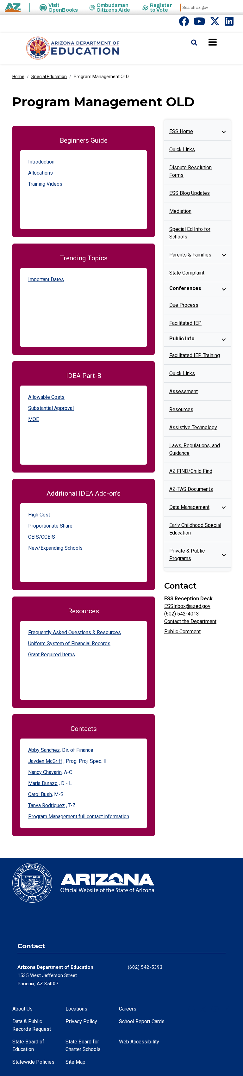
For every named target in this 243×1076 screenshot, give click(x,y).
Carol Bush (40, 794)
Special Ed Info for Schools (189, 233)
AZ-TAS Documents (191, 489)
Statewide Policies (33, 1062)
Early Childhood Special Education (195, 529)
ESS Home (181, 131)
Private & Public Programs (187, 554)
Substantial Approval (51, 408)
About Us (22, 1009)
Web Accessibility (139, 1042)
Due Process (183, 305)
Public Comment (182, 631)
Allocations (40, 173)
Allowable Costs (46, 397)
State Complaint (186, 273)
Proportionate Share (50, 526)
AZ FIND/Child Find (190, 471)
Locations (76, 1009)
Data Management (189, 507)
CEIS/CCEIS (41, 537)
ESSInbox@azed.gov (187, 606)
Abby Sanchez (44, 750)
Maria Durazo (43, 783)
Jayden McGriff (45, 761)
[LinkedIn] (229, 23)
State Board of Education (28, 1045)
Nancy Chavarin (45, 772)
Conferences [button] (185, 288)
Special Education (49, 76)
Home (18, 76)
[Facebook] (184, 23)
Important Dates (46, 279)
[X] (215, 23)
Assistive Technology (193, 427)
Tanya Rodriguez (46, 805)
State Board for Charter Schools (83, 1045)
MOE (33, 419)
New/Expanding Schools (55, 548)
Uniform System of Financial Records (69, 643)
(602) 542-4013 (181, 614)
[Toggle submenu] (224, 131)
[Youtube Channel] (199, 23)
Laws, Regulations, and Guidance (194, 449)
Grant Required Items (51, 655)
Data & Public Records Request (31, 1025)
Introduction (41, 162)
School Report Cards (142, 1021)
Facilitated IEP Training (194, 355)
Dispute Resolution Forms (190, 171)
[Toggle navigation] (223, 42)
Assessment (183, 391)
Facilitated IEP (185, 323)
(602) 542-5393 (145, 967)
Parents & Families (190, 255)
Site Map (75, 1062)
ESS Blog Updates (189, 193)
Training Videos (45, 184)
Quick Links (182, 149)
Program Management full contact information (78, 816)
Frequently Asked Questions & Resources (74, 632)
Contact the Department (190, 621)
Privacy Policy (81, 1021)
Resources (181, 409)
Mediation (180, 211)
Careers (127, 1009)
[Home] (60, 48)
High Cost (39, 515)
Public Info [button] (182, 339)
